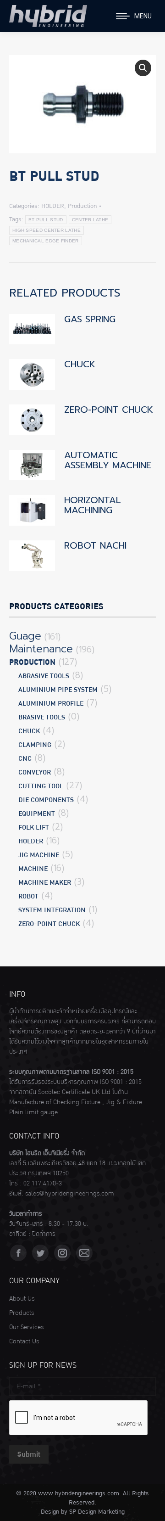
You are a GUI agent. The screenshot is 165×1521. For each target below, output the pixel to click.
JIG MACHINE (38, 855)
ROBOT (28, 896)
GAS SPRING (90, 319)
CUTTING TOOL (40, 786)
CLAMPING (34, 745)
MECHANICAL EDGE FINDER (45, 240)
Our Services (26, 1327)
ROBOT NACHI (95, 545)
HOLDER (52, 206)
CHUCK (79, 364)
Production (82, 206)
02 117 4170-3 (42, 1184)
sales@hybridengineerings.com (69, 1194)
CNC (25, 758)
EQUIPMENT (36, 813)
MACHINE (33, 869)
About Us (21, 1299)
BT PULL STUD (45, 219)
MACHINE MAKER (44, 882)
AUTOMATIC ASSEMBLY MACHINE (107, 460)
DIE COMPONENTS (46, 800)
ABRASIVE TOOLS (43, 676)
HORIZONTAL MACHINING (92, 505)
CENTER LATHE (90, 219)
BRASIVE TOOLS (41, 717)
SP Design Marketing (97, 1511)
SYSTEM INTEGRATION (52, 910)
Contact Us (24, 1341)
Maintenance (41, 649)
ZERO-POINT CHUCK (108, 409)
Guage (25, 636)
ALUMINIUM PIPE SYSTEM (58, 690)
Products (21, 1313)
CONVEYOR (34, 772)
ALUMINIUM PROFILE (50, 703)
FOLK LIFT (33, 827)
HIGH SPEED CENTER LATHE (46, 230)
